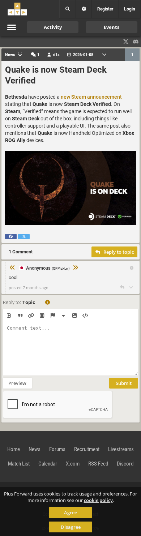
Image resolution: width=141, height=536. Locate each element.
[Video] (42, 315)
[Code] (85, 315)
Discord (125, 463)
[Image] (74, 315)
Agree (70, 512)
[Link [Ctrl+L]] (31, 315)
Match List (19, 463)
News (34, 449)
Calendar (47, 463)
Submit (124, 383)
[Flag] (52, 315)
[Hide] (63, 315)
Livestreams (121, 449)
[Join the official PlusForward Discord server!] (136, 41)
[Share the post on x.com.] (24, 236)
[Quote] (20, 315)
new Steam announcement (91, 97)
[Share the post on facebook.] (11, 236)
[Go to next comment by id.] (75, 267)
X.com (73, 463)
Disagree (71, 527)
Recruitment (86, 449)
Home (13, 449)
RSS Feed (98, 463)
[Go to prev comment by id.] (12, 267)
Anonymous (48, 268)
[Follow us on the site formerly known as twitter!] (126, 41)
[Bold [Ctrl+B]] (9, 315)
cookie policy (98, 500)
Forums (57, 449)
